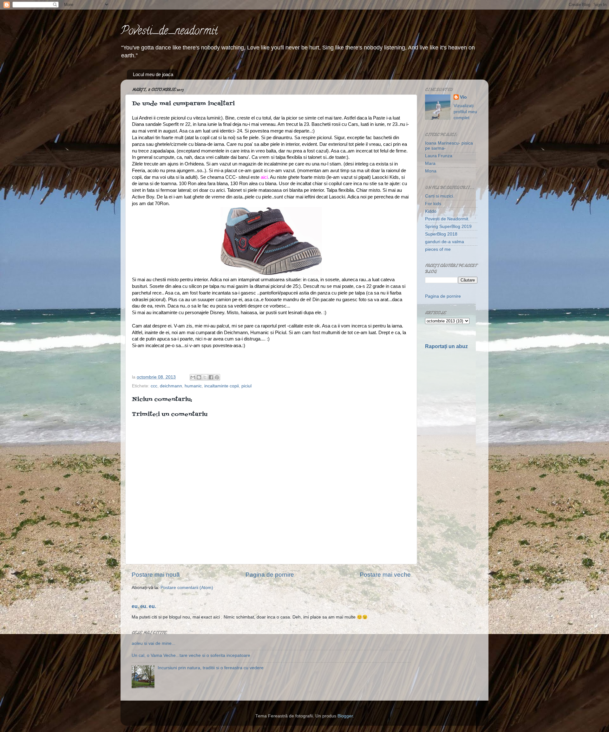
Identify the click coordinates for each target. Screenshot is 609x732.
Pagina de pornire (270, 574)
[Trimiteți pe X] (205, 377)
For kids (433, 203)
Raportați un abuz (446, 346)
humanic (193, 386)
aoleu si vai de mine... (153, 643)
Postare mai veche (385, 574)
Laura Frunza (438, 155)
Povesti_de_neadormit (169, 32)
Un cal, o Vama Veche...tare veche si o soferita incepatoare (191, 655)
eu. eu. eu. (144, 606)
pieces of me (438, 249)
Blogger (345, 716)
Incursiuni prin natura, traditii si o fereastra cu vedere (211, 667)
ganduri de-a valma (444, 241)
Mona (430, 171)
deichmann (171, 386)
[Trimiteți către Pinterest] (217, 377)
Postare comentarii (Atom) (186, 587)
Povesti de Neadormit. (447, 219)
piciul (246, 386)
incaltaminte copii (221, 386)
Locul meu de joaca (153, 74)
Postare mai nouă (156, 574)
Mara (430, 163)
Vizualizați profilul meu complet (465, 111)
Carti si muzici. (439, 196)
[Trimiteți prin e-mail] (193, 377)
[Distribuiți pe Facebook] (211, 377)
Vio (463, 97)
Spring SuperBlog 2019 (448, 226)
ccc (154, 386)
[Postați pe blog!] (199, 377)
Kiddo (430, 211)
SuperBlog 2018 (441, 234)
